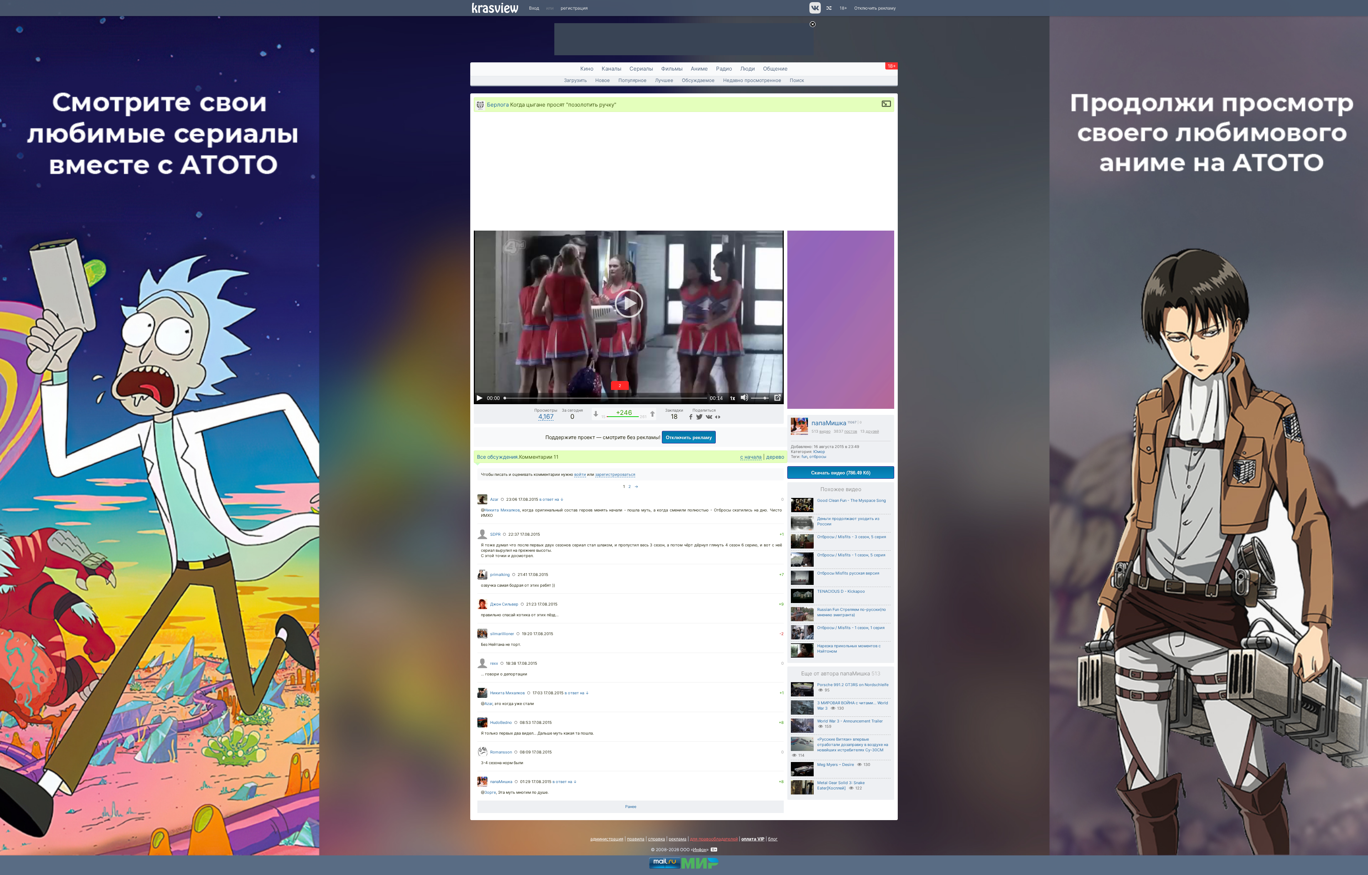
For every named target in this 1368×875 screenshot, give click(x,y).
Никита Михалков (502, 510)
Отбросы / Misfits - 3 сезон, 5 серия (851, 536)
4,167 (546, 416)
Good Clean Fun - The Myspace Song (851, 500)
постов (850, 431)
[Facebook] (690, 416)
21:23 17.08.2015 (542, 604)
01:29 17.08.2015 (535, 781)
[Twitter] (699, 416)
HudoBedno (501, 722)
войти (580, 474)
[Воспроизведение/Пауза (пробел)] (479, 397)
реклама (677, 838)
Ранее (630, 806)
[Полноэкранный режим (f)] (777, 397)
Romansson (501, 752)
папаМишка (829, 423)
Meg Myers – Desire (835, 764)
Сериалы (641, 68)
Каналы (611, 68)
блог (773, 838)
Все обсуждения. (498, 457)
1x (732, 398)
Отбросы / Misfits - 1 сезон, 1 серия (851, 627)
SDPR (495, 534)
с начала (751, 457)
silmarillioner (502, 633)
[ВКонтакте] (708, 416)
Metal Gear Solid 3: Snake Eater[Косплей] (841, 785)
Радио (724, 68)
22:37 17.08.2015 (524, 534)
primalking (500, 574)
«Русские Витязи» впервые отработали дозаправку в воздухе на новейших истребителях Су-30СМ (852, 744)
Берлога (498, 104)
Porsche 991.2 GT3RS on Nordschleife (852, 684)
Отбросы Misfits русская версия (848, 573)
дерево (775, 457)
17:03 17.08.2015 (548, 692)
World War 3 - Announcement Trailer (850, 721)
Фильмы (672, 68)
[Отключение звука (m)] (744, 397)
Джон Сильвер (504, 604)
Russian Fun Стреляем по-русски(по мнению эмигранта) (851, 612)
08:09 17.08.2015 (536, 752)
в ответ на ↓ (551, 499)
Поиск (797, 80)
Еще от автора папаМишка (841, 673)
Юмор (819, 451)
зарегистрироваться (615, 474)
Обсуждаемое (698, 80)
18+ (843, 8)
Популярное (632, 80)
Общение (775, 68)
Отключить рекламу (875, 8)
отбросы (817, 456)
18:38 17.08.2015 (521, 663)
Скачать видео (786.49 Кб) (840, 472)
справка (656, 838)
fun (804, 456)
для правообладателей (714, 838)
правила (635, 838)
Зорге (490, 792)
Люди (747, 68)
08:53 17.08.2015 (536, 722)
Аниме (699, 68)
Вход (534, 8)
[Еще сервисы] (717, 416)
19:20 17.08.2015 (537, 633)
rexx (494, 663)
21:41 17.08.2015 (533, 574)
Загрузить (575, 80)
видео (824, 431)
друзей (872, 431)
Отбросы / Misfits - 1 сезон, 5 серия (851, 554)
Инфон (699, 849)
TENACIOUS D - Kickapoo (841, 591)
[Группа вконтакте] (814, 12)
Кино (587, 68)
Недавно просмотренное (752, 80)
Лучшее (664, 80)
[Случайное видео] (828, 8)
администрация (606, 838)
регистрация (574, 8)
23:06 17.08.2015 (522, 499)
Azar (494, 499)
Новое (602, 80)
